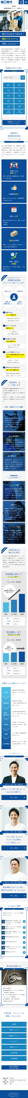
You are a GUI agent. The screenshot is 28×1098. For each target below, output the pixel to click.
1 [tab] (12, 29)
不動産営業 (14, 1053)
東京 (8, 85)
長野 (19, 101)
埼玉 (19, 90)
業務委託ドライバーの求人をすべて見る (14, 122)
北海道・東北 (5, 1078)
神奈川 (19, 85)
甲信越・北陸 (5, 1081)
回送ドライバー (14, 1030)
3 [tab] (15, 29)
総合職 (14, 1024)
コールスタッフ (14, 1041)
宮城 (10, 1078)
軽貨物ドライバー (14, 1035)
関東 (5, 1080)
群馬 (8, 101)
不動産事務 (14, 1058)
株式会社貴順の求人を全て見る (14, 1067)
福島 (13, 1078)
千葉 (8, 90)
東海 (5, 1083)
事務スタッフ (14, 1047)
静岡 (19, 106)
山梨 (8, 106)
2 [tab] (14, 29)
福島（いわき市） (19, 111)
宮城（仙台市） (8, 111)
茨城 (8, 95)
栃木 (19, 95)
